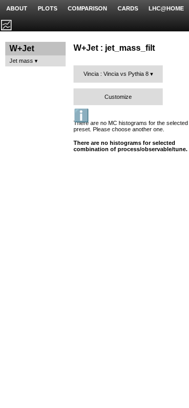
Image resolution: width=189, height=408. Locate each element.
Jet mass (21, 61)
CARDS (128, 8)
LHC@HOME (166, 8)
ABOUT (16, 8)
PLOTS (47, 8)
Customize (118, 97)
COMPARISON (87, 8)
